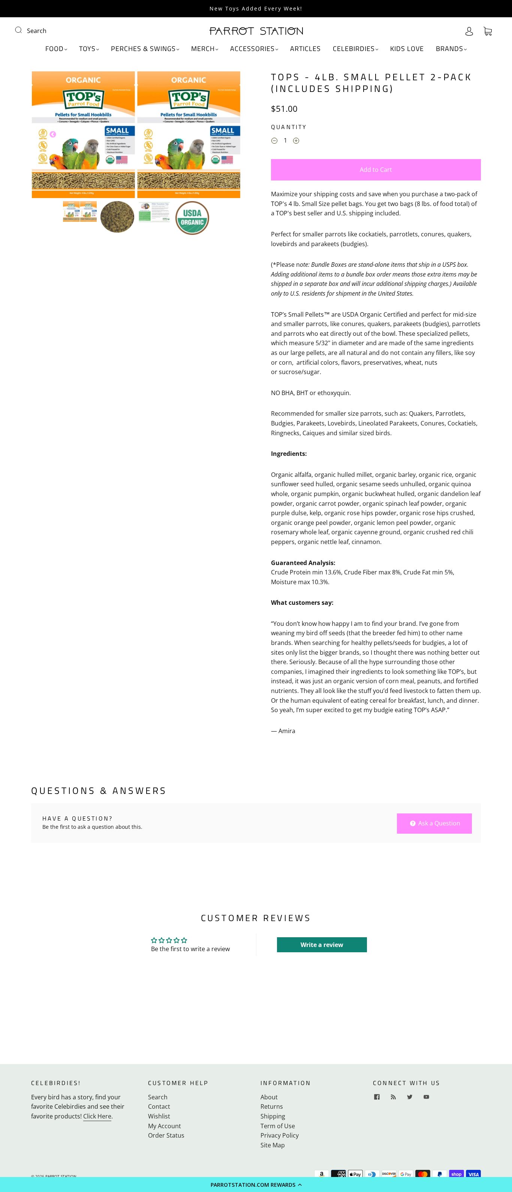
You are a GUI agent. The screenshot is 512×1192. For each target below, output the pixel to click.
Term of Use (277, 1126)
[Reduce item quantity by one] (274, 142)
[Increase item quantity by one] (296, 142)
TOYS (87, 49)
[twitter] (409, 1097)
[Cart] (487, 30)
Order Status (166, 1135)
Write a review (322, 945)
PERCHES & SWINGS (143, 49)
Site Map (272, 1145)
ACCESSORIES (252, 49)
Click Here (97, 1116)
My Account (164, 1126)
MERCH (203, 49)
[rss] (393, 1097)
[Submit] (23, 30)
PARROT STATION (60, 1176)
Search (36, 31)
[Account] (469, 30)
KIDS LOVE (407, 49)
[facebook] (376, 1097)
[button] (256, 1184)
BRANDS (449, 49)
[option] (136, 134)
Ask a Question (438, 823)
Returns (271, 1106)
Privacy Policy (279, 1135)
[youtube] (426, 1097)
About (269, 1097)
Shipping (272, 1116)
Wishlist (159, 1116)
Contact (159, 1106)
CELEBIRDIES (354, 49)
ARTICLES (305, 49)
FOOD (54, 49)
